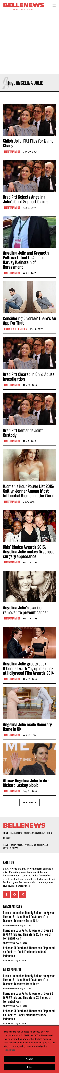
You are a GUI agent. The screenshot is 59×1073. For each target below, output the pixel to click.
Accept (29, 1059)
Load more (28, 802)
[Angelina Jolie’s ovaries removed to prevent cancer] (29, 586)
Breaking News (11, 925)
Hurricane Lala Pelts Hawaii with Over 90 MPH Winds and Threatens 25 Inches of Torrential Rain (28, 934)
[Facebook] (6, 894)
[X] (22, 894)
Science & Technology (15, 329)
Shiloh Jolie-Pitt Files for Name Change (28, 143)
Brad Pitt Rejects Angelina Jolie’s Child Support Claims (25, 199)
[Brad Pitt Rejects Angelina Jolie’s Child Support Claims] (29, 176)
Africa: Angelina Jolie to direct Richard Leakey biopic (28, 783)
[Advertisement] (29, 43)
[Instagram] (14, 894)
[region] (29, 1049)
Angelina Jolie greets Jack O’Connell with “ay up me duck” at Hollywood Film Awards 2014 (29, 668)
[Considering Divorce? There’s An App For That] (29, 297)
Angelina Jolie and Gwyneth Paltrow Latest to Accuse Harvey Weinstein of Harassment (26, 259)
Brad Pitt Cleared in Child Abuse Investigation (28, 377)
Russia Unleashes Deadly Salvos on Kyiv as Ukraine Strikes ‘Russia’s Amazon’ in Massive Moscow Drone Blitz (29, 917)
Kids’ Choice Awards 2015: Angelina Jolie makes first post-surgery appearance (29, 552)
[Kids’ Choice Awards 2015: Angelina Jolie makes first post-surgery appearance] (29, 526)
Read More (10, 1050)
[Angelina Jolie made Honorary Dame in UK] (29, 703)
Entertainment (12, 151)
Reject (29, 1067)
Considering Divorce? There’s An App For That (29, 321)
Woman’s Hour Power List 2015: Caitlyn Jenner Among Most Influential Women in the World (28, 491)
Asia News (8, 960)
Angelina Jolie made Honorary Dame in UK (27, 727)
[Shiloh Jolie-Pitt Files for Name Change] (29, 120)
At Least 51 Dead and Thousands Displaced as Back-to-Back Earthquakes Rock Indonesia (29, 952)
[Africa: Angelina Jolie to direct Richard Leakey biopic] (29, 759)
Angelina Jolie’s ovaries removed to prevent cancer (25, 610)
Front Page (9, 943)
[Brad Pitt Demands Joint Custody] (29, 409)
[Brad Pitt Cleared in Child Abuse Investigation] (29, 353)
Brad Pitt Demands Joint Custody (23, 433)
